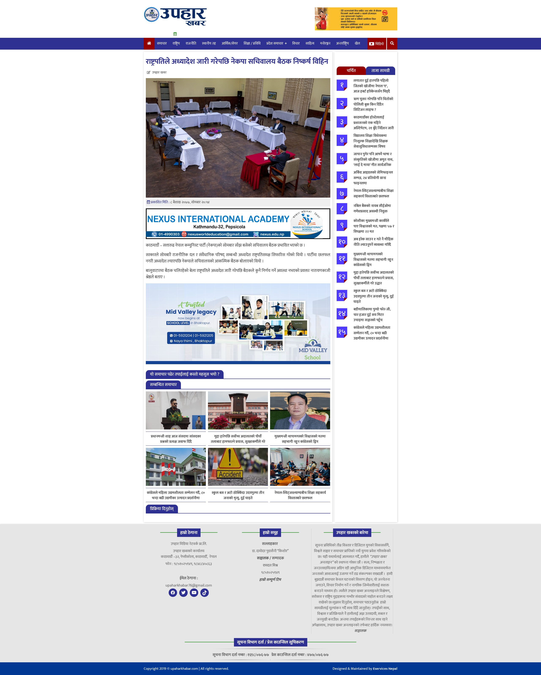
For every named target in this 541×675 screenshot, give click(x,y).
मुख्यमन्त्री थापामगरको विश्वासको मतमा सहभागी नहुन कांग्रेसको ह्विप (300, 439)
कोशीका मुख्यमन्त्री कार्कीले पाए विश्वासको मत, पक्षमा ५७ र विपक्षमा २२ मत (374, 226)
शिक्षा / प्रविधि (252, 43)
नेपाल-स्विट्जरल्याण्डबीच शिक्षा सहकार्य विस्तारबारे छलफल (300, 495)
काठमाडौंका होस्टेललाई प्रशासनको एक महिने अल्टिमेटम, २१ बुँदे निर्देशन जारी (374, 122)
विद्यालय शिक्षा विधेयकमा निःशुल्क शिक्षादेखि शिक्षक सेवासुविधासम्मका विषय (371, 141)
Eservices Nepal (385, 669)
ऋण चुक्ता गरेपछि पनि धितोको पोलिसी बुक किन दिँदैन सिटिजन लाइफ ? (373, 104)
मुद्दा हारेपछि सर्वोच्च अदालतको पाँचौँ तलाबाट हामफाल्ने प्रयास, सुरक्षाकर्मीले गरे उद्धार (238, 439)
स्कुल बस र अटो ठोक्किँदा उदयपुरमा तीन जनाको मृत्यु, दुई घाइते (238, 495)
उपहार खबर (159, 72)
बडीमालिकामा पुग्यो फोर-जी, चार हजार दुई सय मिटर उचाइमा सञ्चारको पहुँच (372, 314)
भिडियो (379, 44)
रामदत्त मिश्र (270, 565)
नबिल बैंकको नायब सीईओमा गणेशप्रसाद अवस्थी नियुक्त (372, 208)
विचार (296, 43)
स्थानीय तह (209, 43)
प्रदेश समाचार (274, 43)
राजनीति (191, 43)
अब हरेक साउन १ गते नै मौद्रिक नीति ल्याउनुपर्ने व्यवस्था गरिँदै (373, 242)
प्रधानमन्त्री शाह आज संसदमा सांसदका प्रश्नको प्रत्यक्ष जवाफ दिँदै (176, 439)
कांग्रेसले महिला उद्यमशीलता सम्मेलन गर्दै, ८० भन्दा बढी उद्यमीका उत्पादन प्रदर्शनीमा (176, 495)
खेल (357, 43)
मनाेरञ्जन (325, 43)
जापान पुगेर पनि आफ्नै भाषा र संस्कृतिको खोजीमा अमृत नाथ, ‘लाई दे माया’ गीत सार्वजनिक (373, 159)
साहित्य (310, 43)
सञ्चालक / (264, 558)
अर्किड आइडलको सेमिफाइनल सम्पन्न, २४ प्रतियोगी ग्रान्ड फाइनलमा (373, 178)
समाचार (162, 43)
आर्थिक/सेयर (230, 43)
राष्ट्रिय (176, 43)
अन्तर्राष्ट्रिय (342, 43)
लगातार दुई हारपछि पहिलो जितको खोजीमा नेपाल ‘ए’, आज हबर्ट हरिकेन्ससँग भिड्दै (372, 86)
